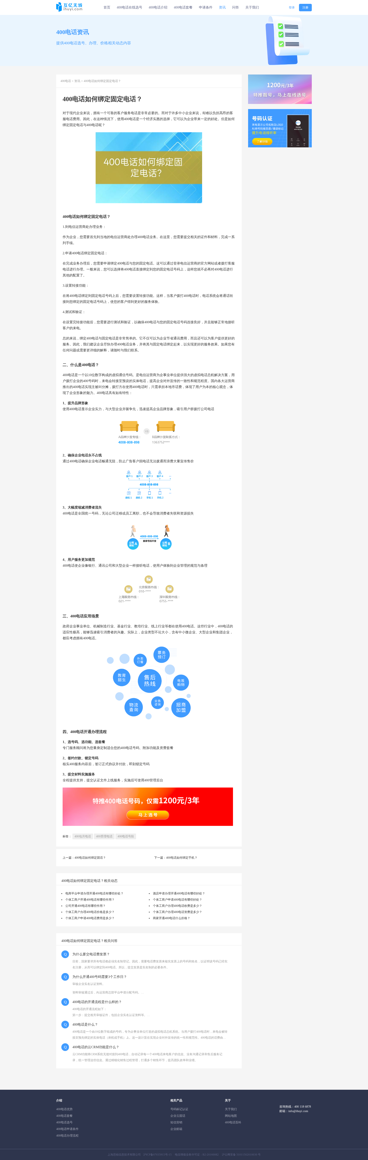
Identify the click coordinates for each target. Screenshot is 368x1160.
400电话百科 (233, 1122)
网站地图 (231, 1115)
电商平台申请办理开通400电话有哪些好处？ (94, 893)
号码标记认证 (179, 1109)
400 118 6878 (302, 1106)
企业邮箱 (176, 1129)
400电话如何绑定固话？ (90, 857)
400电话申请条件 (67, 1129)
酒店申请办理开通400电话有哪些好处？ (179, 893)
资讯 (222, 7)
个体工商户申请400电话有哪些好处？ (177, 899)
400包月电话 (83, 836)
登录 (292, 7)
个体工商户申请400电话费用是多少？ (90, 918)
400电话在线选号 (129, 7)
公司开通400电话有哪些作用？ (85, 905)
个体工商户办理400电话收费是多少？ (177, 905)
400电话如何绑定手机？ (181, 857)
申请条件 (206, 7)
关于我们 (252, 7)
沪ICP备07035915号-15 (157, 1154)
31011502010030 (246, 1154)
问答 (235, 7)
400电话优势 (64, 1109)
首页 (107, 7)
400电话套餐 (183, 7)
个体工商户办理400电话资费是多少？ (177, 912)
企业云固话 (177, 1115)
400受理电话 (104, 836)
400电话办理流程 (67, 1135)
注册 (305, 7)
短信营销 (176, 1122)
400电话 (65, 81)
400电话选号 (64, 1122)
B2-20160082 (211, 1154)
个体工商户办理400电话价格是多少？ (90, 912)
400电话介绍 (158, 7)
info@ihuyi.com (298, 1111)
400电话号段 (126, 836)
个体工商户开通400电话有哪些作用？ (90, 899)
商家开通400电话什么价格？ (171, 918)
